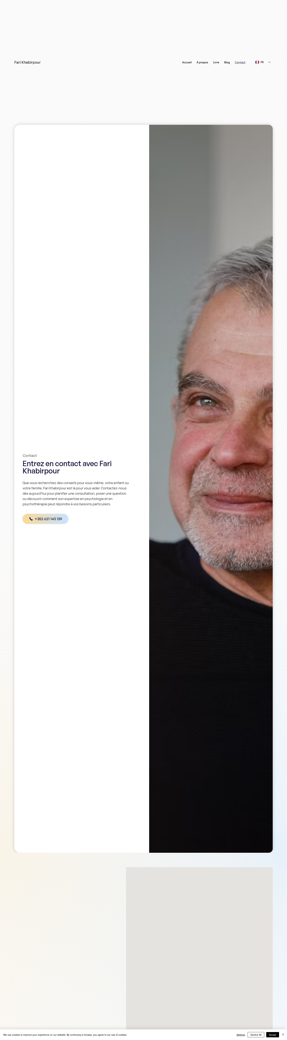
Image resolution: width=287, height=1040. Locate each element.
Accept (272, 1034)
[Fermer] (283, 1034)
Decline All (255, 1034)
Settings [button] (241, 1034)
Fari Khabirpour (27, 62)
